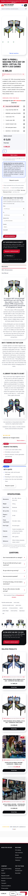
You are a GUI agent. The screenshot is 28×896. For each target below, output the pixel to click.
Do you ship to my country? (10, 570)
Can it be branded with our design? (12, 557)
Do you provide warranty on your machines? (12, 564)
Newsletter (17, 873)
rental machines (14, 610)
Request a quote (14, 180)
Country (5, 224)
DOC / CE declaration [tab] (7, 270)
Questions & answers (6, 878)
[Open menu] (25, 5)
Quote (13, 893)
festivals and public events (8, 605)
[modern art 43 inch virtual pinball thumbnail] (4, 45)
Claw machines (19, 852)
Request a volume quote (11, 642)
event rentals (16, 602)
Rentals (17, 855)
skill (3, 613)
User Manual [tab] (5, 273)
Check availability (10, 236)
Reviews (3, 880)
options (21, 608)
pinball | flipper (6, 610)
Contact (3, 873)
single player (22, 610)
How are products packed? (10, 576)
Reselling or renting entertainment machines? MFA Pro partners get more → (14, 2)
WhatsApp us (9, 255)
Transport (3, 883)
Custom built (18, 857)
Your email (5, 229)
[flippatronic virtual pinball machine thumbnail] (10, 44)
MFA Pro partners (6, 74)
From (4, 206)
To (3, 212)
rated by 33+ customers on (14, 828)
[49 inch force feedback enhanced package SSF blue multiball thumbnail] (15, 46)
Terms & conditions (6, 885)
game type (5, 608)
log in (24, 676)
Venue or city (6, 218)
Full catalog (18, 850)
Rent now (13, 155)
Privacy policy (4, 888)
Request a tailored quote (11, 251)
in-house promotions (13, 608)
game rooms (18, 605)
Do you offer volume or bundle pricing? (11, 590)
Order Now (14, 687)
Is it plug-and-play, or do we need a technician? (12, 583)
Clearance (17, 860)
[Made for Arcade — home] (7, 5)
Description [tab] (5, 266)
